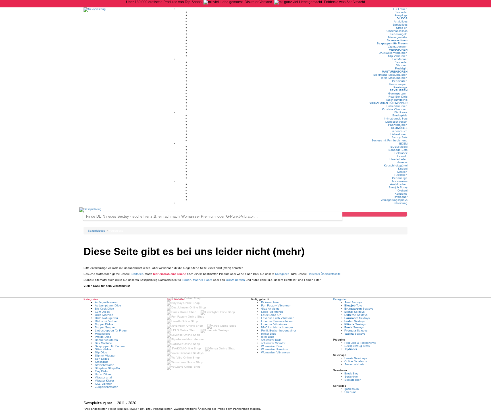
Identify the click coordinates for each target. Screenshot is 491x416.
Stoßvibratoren (104, 364)
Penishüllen (399, 81)
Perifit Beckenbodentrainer (278, 330)
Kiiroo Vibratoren (272, 311)
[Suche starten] (374, 214)
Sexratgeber (352, 379)
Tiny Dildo (101, 371)
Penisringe (400, 87)
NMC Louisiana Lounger (277, 327)
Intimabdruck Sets (395, 118)
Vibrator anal (103, 377)
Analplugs (400, 15)
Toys (353, 305)
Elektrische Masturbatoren (390, 74)
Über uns (350, 392)
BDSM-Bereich (235, 279)
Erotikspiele (399, 115)
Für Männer (399, 59)
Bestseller (401, 12)
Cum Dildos (102, 311)
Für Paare (400, 112)
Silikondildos (103, 349)
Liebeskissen (398, 134)
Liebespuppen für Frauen (111, 330)
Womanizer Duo (271, 346)
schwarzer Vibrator (273, 343)
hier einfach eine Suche (169, 273)
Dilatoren (401, 65)
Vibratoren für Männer (388, 102)
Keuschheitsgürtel (395, 165)
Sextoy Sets (399, 137)
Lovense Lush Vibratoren (277, 318)
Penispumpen (398, 84)
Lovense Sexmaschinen (277, 321)
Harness (402, 162)
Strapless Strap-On (107, 368)
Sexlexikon (351, 376)
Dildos (402, 18)
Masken (402, 171)
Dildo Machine (104, 314)
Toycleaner (400, 196)
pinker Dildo (268, 333)
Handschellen (398, 159)
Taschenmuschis (396, 99)
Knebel (402, 168)
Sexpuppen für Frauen (392, 43)
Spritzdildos (399, 24)
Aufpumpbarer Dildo (108, 305)
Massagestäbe (397, 37)
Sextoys (353, 302)
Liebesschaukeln (396, 121)
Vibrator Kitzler (104, 380)
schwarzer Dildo (271, 339)
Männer (198, 279)
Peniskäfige (399, 178)
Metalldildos (102, 333)
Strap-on (401, 27)
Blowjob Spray (398, 187)
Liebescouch (399, 131)
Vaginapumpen (397, 46)
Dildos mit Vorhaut (106, 321)
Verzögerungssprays (394, 199)
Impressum (351, 388)
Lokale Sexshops (355, 358)
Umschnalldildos (396, 30)
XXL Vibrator (103, 383)
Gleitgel (402, 190)
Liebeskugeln (398, 34)
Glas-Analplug (270, 308)
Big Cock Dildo (104, 308)
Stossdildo (102, 361)
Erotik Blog (351, 373)
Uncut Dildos (103, 374)
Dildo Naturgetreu (106, 318)
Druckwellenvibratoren (393, 52)
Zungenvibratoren (106, 386)
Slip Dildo (101, 352)
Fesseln (402, 156)
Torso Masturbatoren (393, 77)
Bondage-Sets (397, 149)
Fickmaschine (270, 302)
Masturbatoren (394, 71)
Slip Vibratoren (397, 55)
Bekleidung (400, 203)
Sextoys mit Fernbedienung (389, 140)
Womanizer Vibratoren (275, 352)
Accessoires (399, 181)
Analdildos (400, 21)
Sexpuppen (398, 90)
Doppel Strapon (105, 327)
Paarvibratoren (397, 124)
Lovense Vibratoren (274, 324)
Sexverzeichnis (354, 364)
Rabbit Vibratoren (106, 339)
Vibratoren (398, 49)
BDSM (403, 143)
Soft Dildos (102, 358)
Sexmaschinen (397, 40)
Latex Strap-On (271, 314)
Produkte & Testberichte (360, 342)
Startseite (137, 273)
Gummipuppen (397, 93)
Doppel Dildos (104, 324)
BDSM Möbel (398, 146)
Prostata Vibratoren (394, 109)
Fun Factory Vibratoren (276, 305)
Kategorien (340, 299)
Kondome (401, 193)
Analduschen (398, 184)
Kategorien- (282, 273)
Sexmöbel (399, 127)
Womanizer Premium (274, 349)
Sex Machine (103, 343)
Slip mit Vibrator (105, 355)
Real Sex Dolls (397, 96)
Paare (208, 279)
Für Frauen (400, 9)
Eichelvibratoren (396, 106)
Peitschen (400, 174)
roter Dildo (267, 336)
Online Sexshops (355, 361)
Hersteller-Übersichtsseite (324, 273)
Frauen (186, 279)
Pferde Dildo (103, 336)
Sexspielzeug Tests (357, 345)
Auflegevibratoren (106, 302)
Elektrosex (400, 153)
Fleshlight (401, 68)
